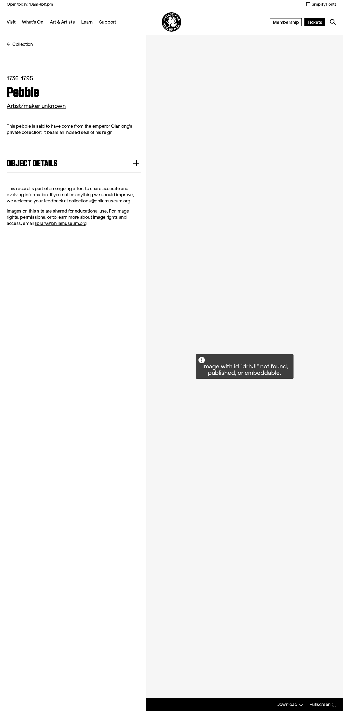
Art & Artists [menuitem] (62, 22)
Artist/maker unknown (36, 106)
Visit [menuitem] (11, 22)
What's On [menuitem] (32, 22)
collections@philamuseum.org (99, 200)
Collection (22, 44)
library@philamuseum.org (61, 223)
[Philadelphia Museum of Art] (171, 22)
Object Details (32, 163)
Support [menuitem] (107, 22)
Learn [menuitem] (86, 22)
